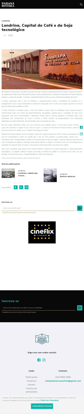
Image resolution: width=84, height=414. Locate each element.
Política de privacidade (31, 390)
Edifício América (67, 176)
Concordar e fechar (42, 406)
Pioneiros (31, 381)
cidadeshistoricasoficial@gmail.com (63, 381)
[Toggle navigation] (81, 4)
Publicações (31, 377)
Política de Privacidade (49, 400)
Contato (31, 384)
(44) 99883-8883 (63, 377)
